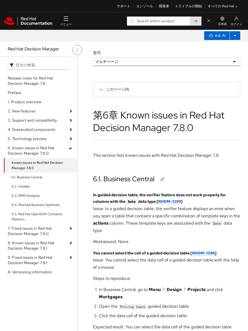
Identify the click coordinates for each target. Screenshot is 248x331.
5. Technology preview (27, 138)
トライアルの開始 (188, 6)
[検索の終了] (208, 21)
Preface (14, 92)
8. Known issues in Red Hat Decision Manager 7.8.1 (31, 245)
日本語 (222, 24)
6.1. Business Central (27, 177)
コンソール (144, 6)
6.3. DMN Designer (26, 195)
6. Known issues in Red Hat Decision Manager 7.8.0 (31, 150)
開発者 (164, 6)
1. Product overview (24, 101)
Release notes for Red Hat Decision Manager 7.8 (30, 81)
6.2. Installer (21, 186)
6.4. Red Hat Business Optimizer (36, 205)
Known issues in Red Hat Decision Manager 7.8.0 (37, 165)
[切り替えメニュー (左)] (77, 50)
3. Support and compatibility (32, 120)
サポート (123, 6)
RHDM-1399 (169, 201)
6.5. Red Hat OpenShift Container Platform (37, 216)
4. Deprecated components (31, 129)
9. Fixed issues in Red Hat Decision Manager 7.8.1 (30, 260)
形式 (97, 52)
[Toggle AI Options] (235, 35)
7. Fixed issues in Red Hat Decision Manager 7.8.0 (30, 231)
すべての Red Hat (221, 6)
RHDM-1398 (203, 253)
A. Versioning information (30, 272)
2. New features (21, 111)
